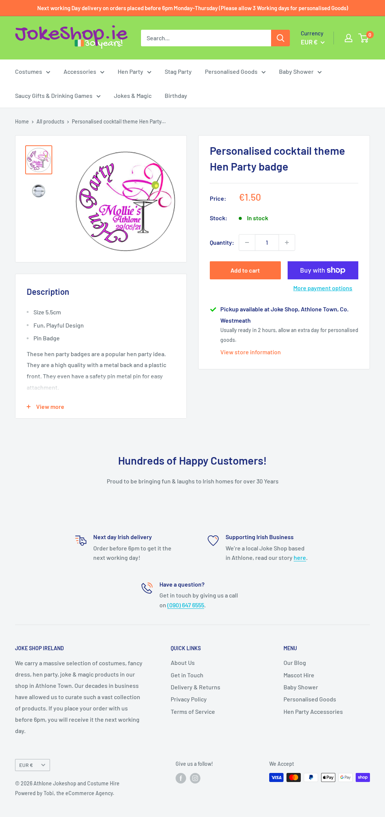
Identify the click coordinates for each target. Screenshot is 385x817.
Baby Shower (296, 71)
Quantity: (222, 242)
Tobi (49, 793)
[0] (363, 38)
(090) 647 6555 (185, 604)
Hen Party (130, 71)
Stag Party (178, 71)
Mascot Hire (298, 674)
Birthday (176, 95)
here (300, 557)
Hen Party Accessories (313, 711)
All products (50, 121)
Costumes (28, 71)
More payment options (322, 287)
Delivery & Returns (195, 686)
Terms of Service (193, 711)
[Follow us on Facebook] (181, 778)
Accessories (80, 71)
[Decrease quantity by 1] (247, 242)
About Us (183, 662)
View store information (250, 351)
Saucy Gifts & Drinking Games (53, 95)
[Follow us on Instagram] (195, 778)
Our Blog (294, 662)
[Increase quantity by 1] (287, 242)
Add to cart (245, 270)
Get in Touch (187, 674)
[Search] (280, 38)
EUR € (26, 765)
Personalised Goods (231, 71)
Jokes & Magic (133, 95)
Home (22, 121)
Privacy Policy (189, 699)
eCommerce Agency (89, 793)
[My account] (348, 38)
